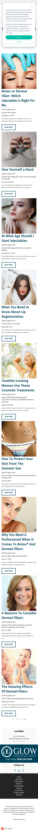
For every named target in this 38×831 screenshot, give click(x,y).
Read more (9, 127)
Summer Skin (6, 478)
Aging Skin (15, 177)
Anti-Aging (15, 699)
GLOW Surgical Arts (8, 109)
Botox (13, 113)
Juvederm (27, 248)
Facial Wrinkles (21, 556)
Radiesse (30, 400)
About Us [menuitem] (19, 779)
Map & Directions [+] (19, 741)
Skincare (5, 476)
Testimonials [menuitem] (19, 786)
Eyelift (24, 397)
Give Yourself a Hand (18, 169)
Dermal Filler (6, 113)
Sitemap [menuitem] (19, 795)
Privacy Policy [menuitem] (19, 793)
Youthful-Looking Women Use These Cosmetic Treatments (18, 385)
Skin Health (20, 627)
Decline (19, 42)
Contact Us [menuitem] (19, 790)
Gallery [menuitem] (19, 788)
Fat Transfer (6, 179)
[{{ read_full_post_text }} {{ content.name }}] (19, 71)
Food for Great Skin (9, 627)
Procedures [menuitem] (19, 781)
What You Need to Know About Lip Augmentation (15, 312)
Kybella (4, 250)
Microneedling (16, 397)
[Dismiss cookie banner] (31, 7)
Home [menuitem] (19, 777)
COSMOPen (23, 400)
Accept (19, 37)
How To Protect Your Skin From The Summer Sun (17, 463)
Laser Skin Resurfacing (27, 177)
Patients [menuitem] (19, 784)
